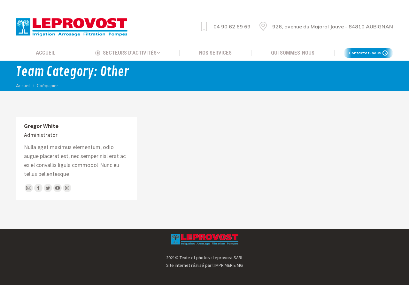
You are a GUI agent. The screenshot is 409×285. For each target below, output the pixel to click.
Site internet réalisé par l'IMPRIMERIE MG (204, 265)
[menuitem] (45, 52)
